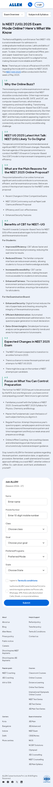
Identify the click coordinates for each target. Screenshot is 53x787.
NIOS (31, 740)
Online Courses (35, 678)
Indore (5, 731)
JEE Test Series (35, 704)
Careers (5, 646)
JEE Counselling (35, 755)
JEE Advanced (35, 726)
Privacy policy (8, 636)
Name (8, 496)
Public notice (7, 641)
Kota (4, 721)
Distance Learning (36, 683)
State (8, 564)
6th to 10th (6, 683)
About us (6, 622)
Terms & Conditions (37, 632)
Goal (8, 537)
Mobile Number (13, 510)
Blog (4, 627)
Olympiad (33, 750)
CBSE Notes (34, 736)
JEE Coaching (8, 678)
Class (8, 523)
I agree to (13, 581)
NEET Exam (33, 731)
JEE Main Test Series (37, 709)
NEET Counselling (36, 759)
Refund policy (35, 622)
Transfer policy (35, 627)
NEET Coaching (8, 673)
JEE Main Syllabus (36, 764)
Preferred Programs (15, 551)
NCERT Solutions (36, 745)
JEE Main (32, 721)
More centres (8, 740)
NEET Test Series (36, 699)
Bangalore (6, 726)
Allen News (6, 632)
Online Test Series (36, 687)
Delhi (4, 736)
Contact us (33, 636)
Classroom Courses (37, 673)
